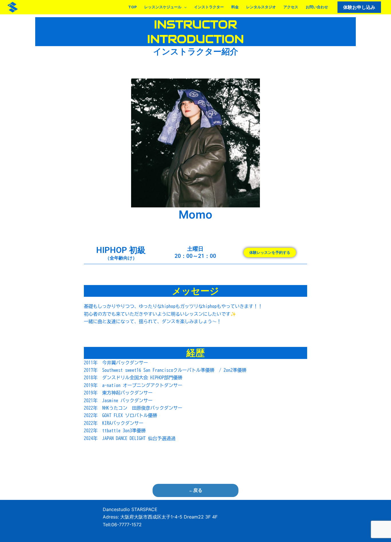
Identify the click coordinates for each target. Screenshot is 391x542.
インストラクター (209, 7)
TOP (132, 7)
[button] (184, 7)
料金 (235, 7)
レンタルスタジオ (261, 7)
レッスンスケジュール (162, 7)
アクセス (290, 7)
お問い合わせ (317, 7)
